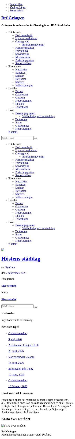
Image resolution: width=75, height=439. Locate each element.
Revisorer (20, 78)
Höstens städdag (20, 259)
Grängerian (21, 94)
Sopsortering (22, 53)
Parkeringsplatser (24, 60)
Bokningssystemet (25, 113)
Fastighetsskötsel (24, 47)
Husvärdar (21, 69)
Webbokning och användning (38, 116)
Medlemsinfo (22, 57)
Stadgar (19, 75)
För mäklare (16, 10)
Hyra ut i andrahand (26, 38)
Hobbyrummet (23, 100)
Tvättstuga (21, 119)
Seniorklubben (23, 63)
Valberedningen (24, 85)
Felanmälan (16, 4)
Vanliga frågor (17, 7)
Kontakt (12, 131)
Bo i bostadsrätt (23, 35)
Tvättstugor (21, 106)
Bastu (18, 122)
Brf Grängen (12, 18)
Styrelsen (20, 72)
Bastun (19, 91)
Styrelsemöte (8, 285)
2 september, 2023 (16, 272)
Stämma (19, 81)
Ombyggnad (22, 41)
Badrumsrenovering (33, 44)
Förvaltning (21, 50)
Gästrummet (22, 125)
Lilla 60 (19, 103)
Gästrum (20, 97)
